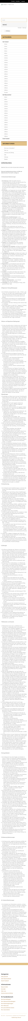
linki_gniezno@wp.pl (18, 250)
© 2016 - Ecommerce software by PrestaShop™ (13, 1015)
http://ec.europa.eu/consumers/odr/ (14, 731)
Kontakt (13, 1)
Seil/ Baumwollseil (7, 94)
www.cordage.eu (11, 187)
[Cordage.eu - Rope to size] (14, 9)
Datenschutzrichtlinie (7, 993)
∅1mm (5, 44)
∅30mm (6, 78)
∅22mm (6, 69)
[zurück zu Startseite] (2, 31)
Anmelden (18, 1)
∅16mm (6, 62)
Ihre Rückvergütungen (7, 1003)
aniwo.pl (19, 1017)
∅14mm (6, 60)
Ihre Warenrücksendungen (8, 1001)
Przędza (6, 92)
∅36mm (6, 83)
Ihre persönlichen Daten (7, 1007)
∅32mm (6, 81)
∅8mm (5, 53)
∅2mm (5, 46)
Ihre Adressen (5, 1005)
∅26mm (6, 74)
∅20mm (6, 67)
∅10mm (6, 55)
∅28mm (6, 76)
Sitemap (24, 27)
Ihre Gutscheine (5, 1009)
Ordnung (6, 157)
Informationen (8, 143)
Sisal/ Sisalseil (6, 138)
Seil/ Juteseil (6, 41)
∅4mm (5, 48)
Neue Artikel (4, 987)
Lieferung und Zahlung (9, 152)
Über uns (6, 150)
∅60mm (6, 90)
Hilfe (5, 154)
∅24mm (6, 71)
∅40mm (6, 85)
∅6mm (5, 51)
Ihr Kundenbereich (7, 997)
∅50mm (6, 87)
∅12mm (6, 58)
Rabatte (6, 159)
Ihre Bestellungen (6, 999)
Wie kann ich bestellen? (9, 148)
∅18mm (6, 64)
